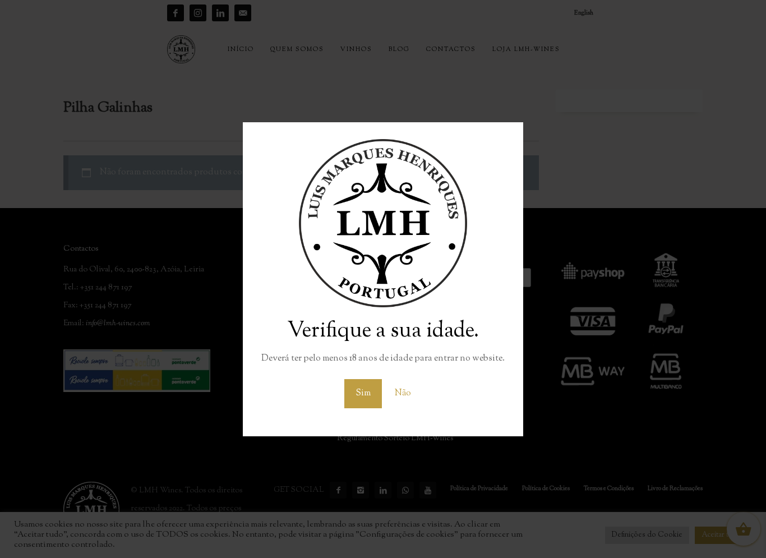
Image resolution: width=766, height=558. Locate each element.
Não (403, 393)
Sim (363, 393)
